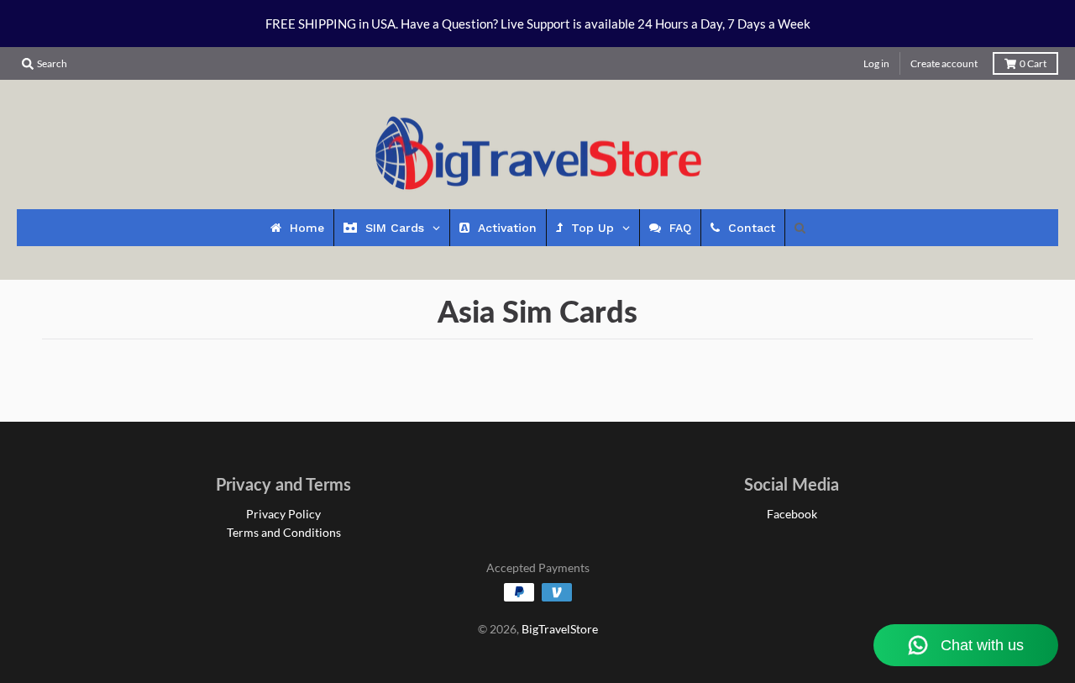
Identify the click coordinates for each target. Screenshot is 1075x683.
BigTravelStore (560, 629)
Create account (944, 63)
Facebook (792, 514)
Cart (1033, 63)
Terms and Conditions (284, 532)
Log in (876, 63)
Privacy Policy (283, 514)
